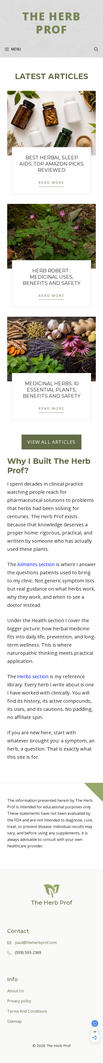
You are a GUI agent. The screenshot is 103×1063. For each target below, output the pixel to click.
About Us (15, 991)
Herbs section (33, 676)
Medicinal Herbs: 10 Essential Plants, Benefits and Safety (51, 390)
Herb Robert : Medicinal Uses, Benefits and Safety (51, 277)
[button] (96, 49)
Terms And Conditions (27, 1011)
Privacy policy (19, 1001)
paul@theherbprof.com (36, 942)
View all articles (51, 442)
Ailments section (36, 564)
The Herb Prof (51, 23)
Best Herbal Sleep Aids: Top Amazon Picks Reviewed (51, 164)
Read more (51, 182)
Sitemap (14, 1021)
